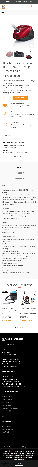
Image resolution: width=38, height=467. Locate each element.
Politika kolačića (7, 411)
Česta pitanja (6, 414)
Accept (19, 464)
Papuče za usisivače (8, 435)
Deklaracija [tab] (19, 179)
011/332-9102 (27, 2)
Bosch (13, 145)
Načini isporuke (6, 405)
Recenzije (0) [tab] (19, 173)
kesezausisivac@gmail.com (16, 386)
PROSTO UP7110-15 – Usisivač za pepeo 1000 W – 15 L (9, 310)
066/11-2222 (18, 2)
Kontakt (4, 416)
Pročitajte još (8, 320)
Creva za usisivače (7, 429)
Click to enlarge (31, 45)
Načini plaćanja (6, 402)
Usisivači (20, 145)
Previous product (29, 12)
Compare (8, 135)
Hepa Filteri (5, 432)
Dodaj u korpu (20, 98)
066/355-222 (16, 364)
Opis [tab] (19, 167)
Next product (34, 12)
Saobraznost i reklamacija (10, 408)
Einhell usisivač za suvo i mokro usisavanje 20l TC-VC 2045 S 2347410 (28, 310)
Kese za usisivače (7, 426)
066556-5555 (16, 384)
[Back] (3, 12)
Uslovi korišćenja (7, 399)
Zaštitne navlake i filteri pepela (11, 438)
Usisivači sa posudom (10, 147)
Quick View (16, 294)
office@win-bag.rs (13, 366)
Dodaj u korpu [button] (27, 320)
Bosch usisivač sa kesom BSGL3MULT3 (16, 152)
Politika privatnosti (7, 396)
